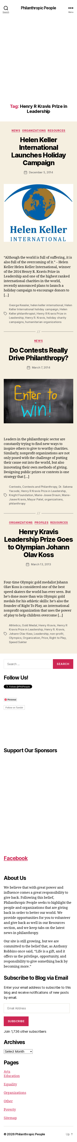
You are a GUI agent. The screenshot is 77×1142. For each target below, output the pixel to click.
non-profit (56, 633)
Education (12, 1076)
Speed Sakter (18, 642)
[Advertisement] (38, 63)
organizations (53, 499)
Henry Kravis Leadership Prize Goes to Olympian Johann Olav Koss (38, 543)
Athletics (15, 625)
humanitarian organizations (43, 322)
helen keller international (46, 305)
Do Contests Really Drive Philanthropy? (38, 354)
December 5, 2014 (41, 172)
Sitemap (10, 1118)
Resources (56, 130)
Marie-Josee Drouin (47, 495)
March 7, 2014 (41, 367)
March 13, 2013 (41, 564)
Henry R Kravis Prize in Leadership (43, 491)
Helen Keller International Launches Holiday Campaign (38, 151)
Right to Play (57, 638)
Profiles (41, 522)
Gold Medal (29, 625)
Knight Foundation (21, 495)
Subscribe (16, 1021)
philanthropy (17, 503)
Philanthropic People (38, 8)
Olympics (15, 638)
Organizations (34, 130)
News (16, 130)
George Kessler (19, 305)
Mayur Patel (35, 499)
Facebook (16, 858)
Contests (15, 486)
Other (8, 1101)
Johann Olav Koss (21, 633)
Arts (7, 1072)
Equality (10, 1084)
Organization (31, 638)
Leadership (41, 633)
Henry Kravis (47, 625)
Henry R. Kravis (35, 317)
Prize (44, 638)
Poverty (10, 1109)
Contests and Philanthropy (39, 486)
